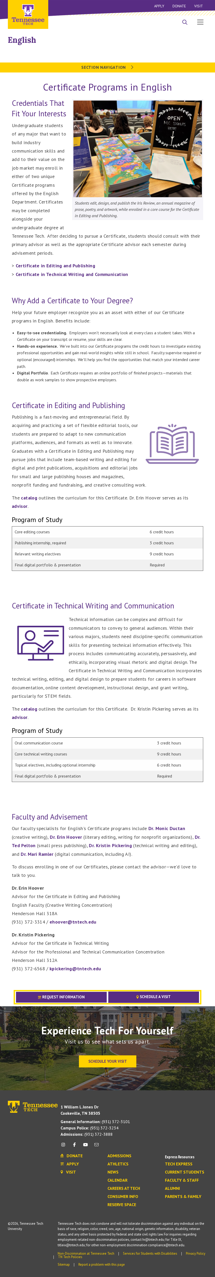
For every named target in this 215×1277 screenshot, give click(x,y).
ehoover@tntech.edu (73, 922)
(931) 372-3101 (95, 1121)
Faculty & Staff (182, 1180)
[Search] (185, 22)
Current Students (184, 1172)
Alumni (172, 1188)
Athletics (118, 1164)
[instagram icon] (65, 1147)
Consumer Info (123, 1196)
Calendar (117, 1180)
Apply (159, 6)
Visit (198, 6)
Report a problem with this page (101, 1264)
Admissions (119, 1156)
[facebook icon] (74, 1147)
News (113, 1172)
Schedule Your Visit (107, 1061)
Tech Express (178, 1164)
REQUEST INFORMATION (63, 996)
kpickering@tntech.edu (75, 969)
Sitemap (64, 1264)
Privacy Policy (195, 1253)
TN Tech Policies (70, 1257)
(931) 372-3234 (90, 1127)
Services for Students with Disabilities (150, 1253)
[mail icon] (96, 1147)
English (22, 40)
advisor (20, 506)
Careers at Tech (124, 1188)
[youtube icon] (85, 1147)
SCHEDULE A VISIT (155, 996)
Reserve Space (122, 1204)
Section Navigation (104, 67)
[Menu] (200, 22)
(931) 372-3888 (87, 1134)
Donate (179, 6)
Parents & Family (183, 1196)
